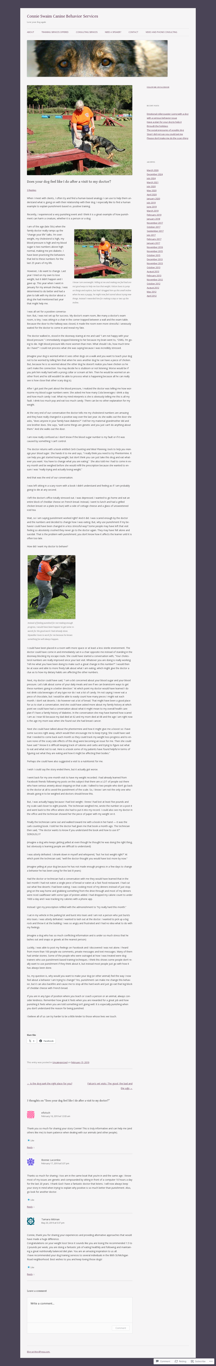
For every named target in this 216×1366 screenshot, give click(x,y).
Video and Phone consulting (161, 32)
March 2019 (152, 210)
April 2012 (152, 295)
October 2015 (153, 255)
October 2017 (153, 226)
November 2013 (155, 263)
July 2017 (151, 235)
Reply (30, 1147)
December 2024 (155, 174)
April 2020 (152, 194)
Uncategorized (60, 1062)
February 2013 (154, 275)
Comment (120, 1328)
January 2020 (153, 198)
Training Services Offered (55, 32)
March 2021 (152, 182)
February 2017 (154, 239)
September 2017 (155, 230)
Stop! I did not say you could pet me (165, 134)
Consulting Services (87, 32)
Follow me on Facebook (158, 87)
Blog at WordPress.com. (38, 1351)
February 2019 (154, 214)
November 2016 (155, 247)
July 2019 (151, 202)
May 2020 (151, 190)
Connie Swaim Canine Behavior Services (62, 16)
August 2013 (153, 271)
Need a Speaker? (113, 32)
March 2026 (152, 170)
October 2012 (153, 283)
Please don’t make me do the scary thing (167, 138)
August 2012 (153, 287)
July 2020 (151, 186)
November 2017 (155, 222)
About (30, 32)
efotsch (45, 1112)
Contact (133, 32)
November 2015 (155, 251)
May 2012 (151, 291)
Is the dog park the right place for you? (49, 1083)
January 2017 (153, 243)
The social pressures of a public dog (165, 130)
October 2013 (153, 267)
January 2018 (153, 218)
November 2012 (155, 279)
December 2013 (155, 259)
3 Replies (31, 190)
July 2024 (151, 178)
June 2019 (152, 206)
